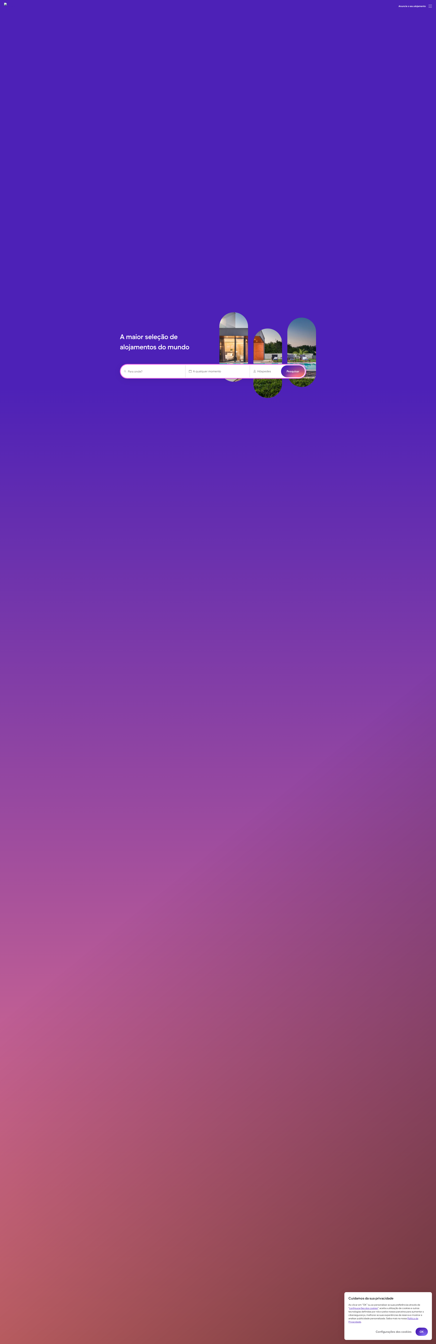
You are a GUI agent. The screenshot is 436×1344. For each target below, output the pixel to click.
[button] (430, 6)
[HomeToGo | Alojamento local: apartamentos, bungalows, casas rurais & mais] (10, 6)
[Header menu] (430, 6)
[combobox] (155, 371)
